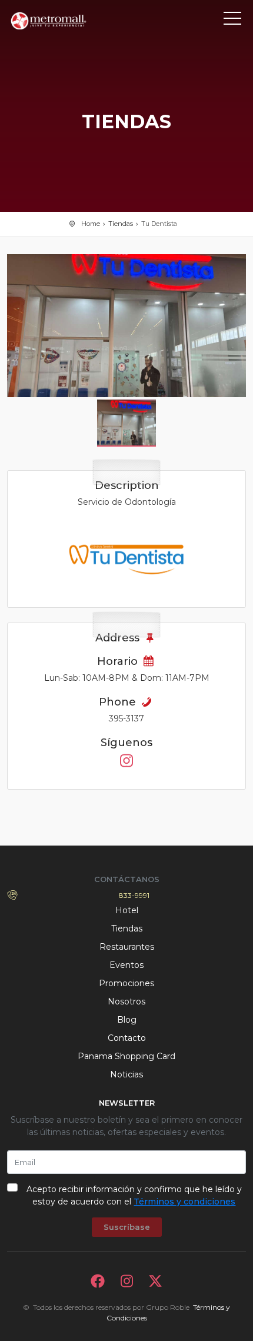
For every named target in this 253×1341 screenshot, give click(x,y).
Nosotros (126, 1001)
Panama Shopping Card (126, 1056)
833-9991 (134, 895)
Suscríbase (127, 1227)
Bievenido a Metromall (60, 20)
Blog (127, 1019)
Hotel (126, 910)
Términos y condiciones (184, 1201)
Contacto (127, 1038)
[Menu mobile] (232, 20)
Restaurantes (126, 946)
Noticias (126, 1074)
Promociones (126, 983)
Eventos (126, 965)
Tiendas (120, 223)
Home (90, 223)
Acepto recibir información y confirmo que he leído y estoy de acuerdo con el (134, 1195)
